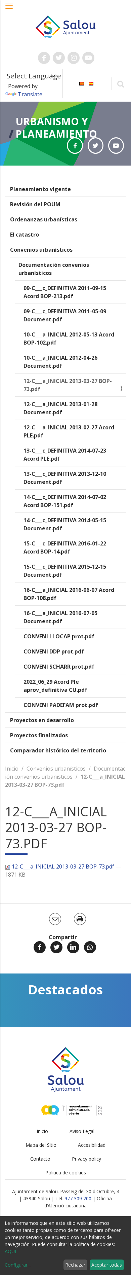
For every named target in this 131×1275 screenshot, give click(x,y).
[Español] (91, 83)
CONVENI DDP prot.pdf (54, 651)
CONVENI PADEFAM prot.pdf (61, 705)
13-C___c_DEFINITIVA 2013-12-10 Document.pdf (65, 478)
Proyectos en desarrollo (42, 720)
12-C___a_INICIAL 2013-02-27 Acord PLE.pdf (69, 431)
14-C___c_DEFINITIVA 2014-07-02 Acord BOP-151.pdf (65, 501)
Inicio (11, 768)
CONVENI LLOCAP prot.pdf (59, 636)
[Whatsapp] (90, 947)
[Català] (81, 83)
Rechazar (75, 1265)
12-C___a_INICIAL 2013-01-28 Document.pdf (60, 408)
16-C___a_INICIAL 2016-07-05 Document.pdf (60, 617)
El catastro (24, 234)
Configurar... (18, 1265)
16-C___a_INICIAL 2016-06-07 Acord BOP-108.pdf (69, 594)
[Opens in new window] (75, 145)
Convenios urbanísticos (41, 249)
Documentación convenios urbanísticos (53, 269)
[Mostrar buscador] (120, 83)
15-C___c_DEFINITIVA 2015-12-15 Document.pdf (65, 570)
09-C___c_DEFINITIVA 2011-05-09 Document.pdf (65, 315)
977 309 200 (77, 1198)
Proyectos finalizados (39, 735)
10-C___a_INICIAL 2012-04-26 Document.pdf (60, 361)
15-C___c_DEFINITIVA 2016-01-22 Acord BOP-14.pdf (65, 547)
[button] (9, 9)
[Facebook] (40, 947)
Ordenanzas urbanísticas (43, 219)
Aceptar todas (106, 1265)
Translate (30, 94)
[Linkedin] (73, 947)
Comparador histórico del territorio (58, 750)
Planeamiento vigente (40, 189)
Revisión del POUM (35, 204)
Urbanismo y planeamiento (56, 127)
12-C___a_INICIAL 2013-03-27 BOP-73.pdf (68, 385)
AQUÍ (10, 1251)
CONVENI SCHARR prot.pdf (59, 666)
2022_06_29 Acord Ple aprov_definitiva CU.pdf (55, 686)
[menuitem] (82, 83)
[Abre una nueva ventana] (44, 58)
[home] (65, 26)
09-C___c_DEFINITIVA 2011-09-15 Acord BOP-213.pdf (65, 292)
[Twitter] (56, 947)
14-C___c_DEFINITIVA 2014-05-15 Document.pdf (65, 524)
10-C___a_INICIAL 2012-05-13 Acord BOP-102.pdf (69, 338)
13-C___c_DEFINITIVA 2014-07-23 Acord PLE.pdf (65, 454)
